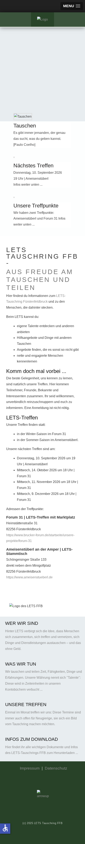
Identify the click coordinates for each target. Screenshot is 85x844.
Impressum (30, 768)
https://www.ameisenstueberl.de (29, 577)
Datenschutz (56, 768)
